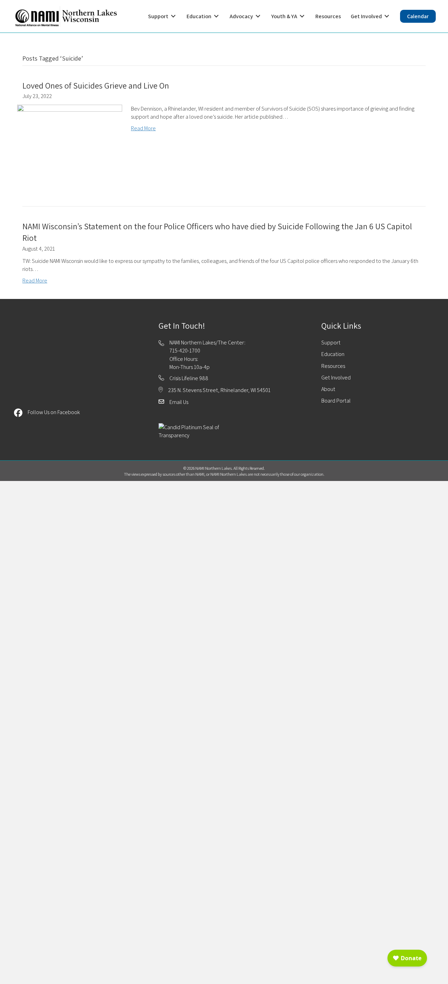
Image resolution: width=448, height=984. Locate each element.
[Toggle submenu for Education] (216, 16)
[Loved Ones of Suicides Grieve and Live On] (69, 143)
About (328, 389)
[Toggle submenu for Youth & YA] (302, 16)
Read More (143, 128)
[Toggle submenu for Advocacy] (258, 16)
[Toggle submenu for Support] (173, 16)
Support (331, 342)
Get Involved (336, 377)
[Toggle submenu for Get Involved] (387, 16)
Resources (333, 366)
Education (332, 354)
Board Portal (336, 400)
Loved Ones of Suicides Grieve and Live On (95, 85)
